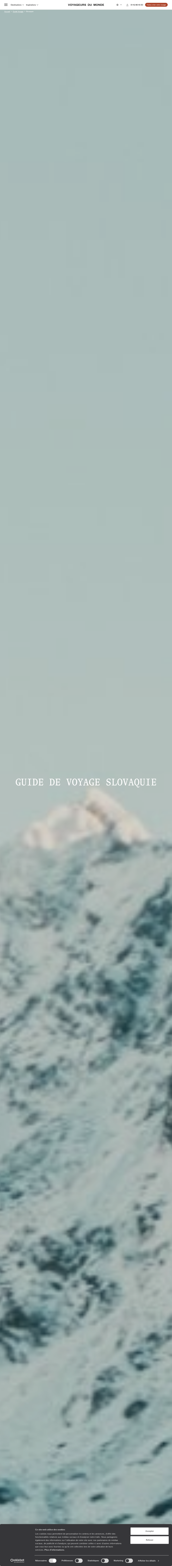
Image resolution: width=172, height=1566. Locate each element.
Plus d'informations (54, 1550)
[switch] (79, 1560)
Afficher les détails (147, 1561)
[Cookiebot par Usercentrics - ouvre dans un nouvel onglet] (17, 1561)
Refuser (149, 1540)
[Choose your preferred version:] (119, 5)
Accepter (149, 1531)
